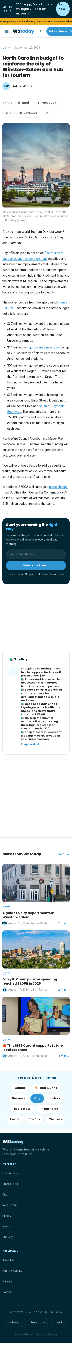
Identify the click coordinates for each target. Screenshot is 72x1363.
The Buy (34, 1119)
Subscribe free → (36, 565)
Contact (7, 1292)
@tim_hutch (25, 220)
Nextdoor (30, 113)
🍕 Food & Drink (45, 1088)
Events (15, 1119)
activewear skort (33, 683)
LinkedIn (58, 1322)
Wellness (55, 1119)
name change (58, 487)
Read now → (62, 8)
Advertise (8, 1260)
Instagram (15, 1322)
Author (20, 1088)
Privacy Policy (23, 1334)
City (6, 48)
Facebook (48, 103)
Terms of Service (46, 1334)
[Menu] (6, 31)
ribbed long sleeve (33, 711)
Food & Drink (10, 1173)
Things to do (49, 1109)
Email (26, 103)
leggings (27, 736)
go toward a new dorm (44, 347)
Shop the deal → (31, 744)
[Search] (40, 31)
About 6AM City (12, 1270)
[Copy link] (46, 113)
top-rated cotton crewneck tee (41, 691)
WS (23, 31)
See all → (63, 854)
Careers (7, 1281)
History (54, 1098)
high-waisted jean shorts (38, 727)
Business (18, 1098)
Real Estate (22, 1109)
